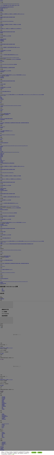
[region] (27, 453)
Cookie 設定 (34, 452)
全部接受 (40, 452)
